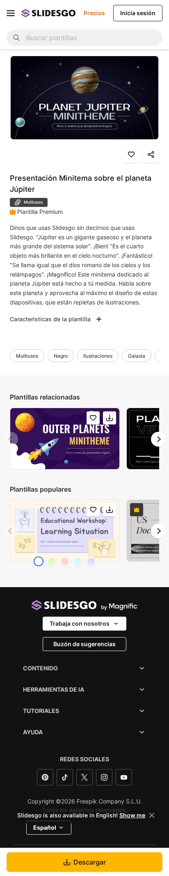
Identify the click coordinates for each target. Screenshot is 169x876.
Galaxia (136, 356)
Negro (61, 356)
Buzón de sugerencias (84, 643)
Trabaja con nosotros (80, 623)
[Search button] (16, 38)
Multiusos (27, 356)
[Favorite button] (131, 154)
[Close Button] (151, 815)
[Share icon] (151, 154)
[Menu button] (11, 13)
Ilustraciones (97, 356)
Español (44, 827)
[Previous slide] (10, 439)
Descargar (89, 862)
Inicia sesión (137, 12)
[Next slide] (158, 439)
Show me (132, 815)
